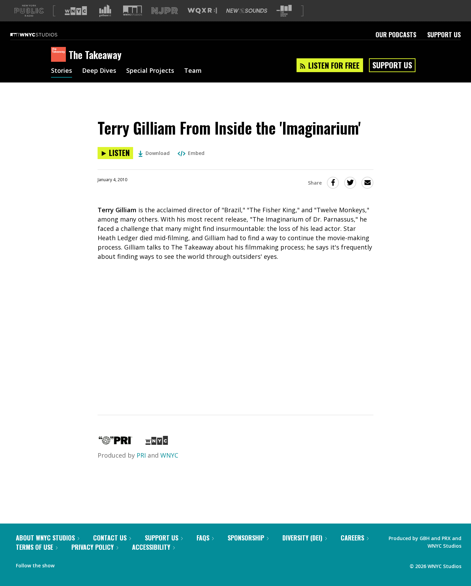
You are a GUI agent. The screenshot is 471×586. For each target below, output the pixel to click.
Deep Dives (99, 71)
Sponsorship (246, 537)
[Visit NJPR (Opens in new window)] (164, 10)
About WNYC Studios (45, 537)
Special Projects (150, 71)
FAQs (203, 537)
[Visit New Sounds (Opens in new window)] (246, 10)
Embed (196, 153)
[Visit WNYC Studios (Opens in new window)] (132, 11)
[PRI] (115, 442)
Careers (352, 537)
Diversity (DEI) (302, 537)
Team (193, 71)
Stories (61, 71)
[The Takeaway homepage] (60, 55)
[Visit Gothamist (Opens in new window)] (105, 10)
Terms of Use (34, 547)
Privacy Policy (92, 547)
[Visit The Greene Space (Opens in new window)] (284, 11)
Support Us (444, 34)
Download (158, 153)
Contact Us (110, 537)
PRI (141, 455)
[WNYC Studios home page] (42, 34)
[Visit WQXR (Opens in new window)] (202, 11)
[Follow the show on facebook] (64, 563)
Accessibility (151, 547)
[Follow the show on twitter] (78, 563)
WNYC (169, 455)
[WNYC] (157, 442)
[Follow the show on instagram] (91, 563)
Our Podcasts (395, 34)
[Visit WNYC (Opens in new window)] (76, 10)
